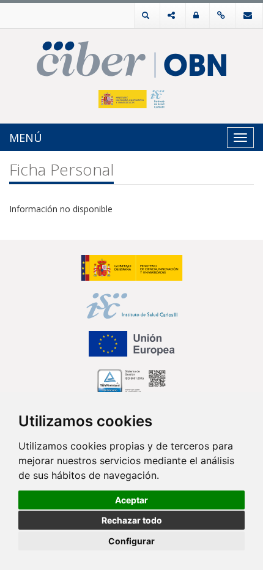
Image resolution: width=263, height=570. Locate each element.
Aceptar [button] (131, 500)
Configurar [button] (131, 541)
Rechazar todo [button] (132, 520)
